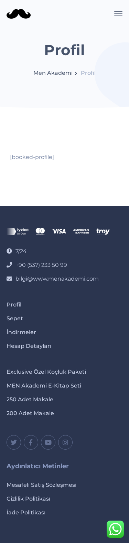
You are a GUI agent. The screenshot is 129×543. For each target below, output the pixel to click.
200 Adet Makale (30, 413)
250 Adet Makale (30, 399)
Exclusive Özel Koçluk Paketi (46, 372)
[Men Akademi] (19, 13)
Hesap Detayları (29, 346)
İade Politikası (26, 512)
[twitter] (14, 442)
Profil (14, 304)
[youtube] (48, 442)
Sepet (15, 318)
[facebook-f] (31, 442)
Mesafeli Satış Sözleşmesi (41, 485)
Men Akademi (53, 73)
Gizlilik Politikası (28, 498)
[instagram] (65, 442)
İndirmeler (21, 332)
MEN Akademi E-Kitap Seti (44, 385)
